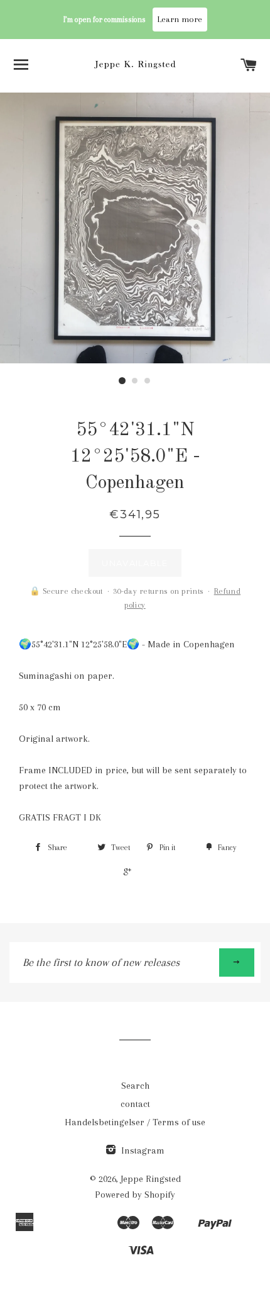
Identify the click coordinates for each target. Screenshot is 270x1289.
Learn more (180, 19)
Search (135, 1085)
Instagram (142, 1150)
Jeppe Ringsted (151, 1178)
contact (135, 1104)
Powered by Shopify (135, 1194)
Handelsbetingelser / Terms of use (135, 1122)
